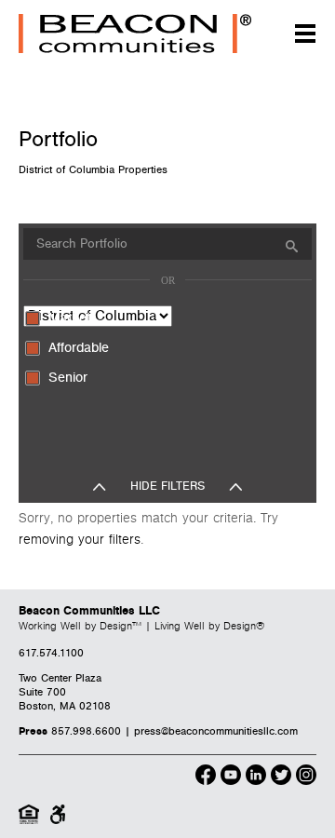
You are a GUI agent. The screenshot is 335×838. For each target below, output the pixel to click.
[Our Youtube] (231, 777)
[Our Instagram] (306, 777)
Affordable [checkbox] (78, 348)
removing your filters (80, 539)
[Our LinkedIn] (256, 777)
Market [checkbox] (69, 318)
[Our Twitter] (281, 777)
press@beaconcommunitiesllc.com (216, 731)
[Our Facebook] (205, 777)
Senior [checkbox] (67, 377)
